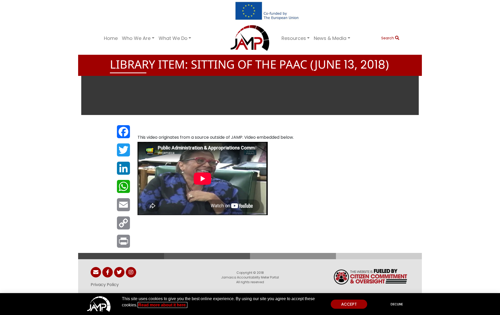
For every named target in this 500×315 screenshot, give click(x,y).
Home (111, 38)
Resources (294, 38)
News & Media (330, 38)
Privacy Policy (105, 285)
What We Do (173, 38)
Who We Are (136, 38)
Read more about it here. (162, 305)
